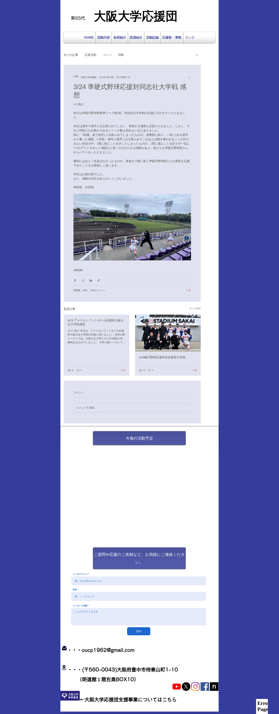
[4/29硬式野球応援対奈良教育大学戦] (168, 333)
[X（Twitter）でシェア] (82, 280)
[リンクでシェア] (98, 280)
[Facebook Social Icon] (205, 686)
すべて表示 (195, 308)
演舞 (121, 55)
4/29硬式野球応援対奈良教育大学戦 (162, 357)
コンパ (107, 55)
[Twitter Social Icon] (186, 686)
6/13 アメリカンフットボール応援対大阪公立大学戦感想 (96, 322)
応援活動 (90, 55)
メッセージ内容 (80, 606)
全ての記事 (71, 55)
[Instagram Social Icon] (195, 686)
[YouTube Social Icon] (176, 686)
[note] (214, 686)
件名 (75, 590)
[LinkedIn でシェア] (90, 280)
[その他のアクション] (189, 77)
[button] (196, 55)
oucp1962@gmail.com (108, 650)
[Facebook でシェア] (75, 280)
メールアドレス (80, 574)
